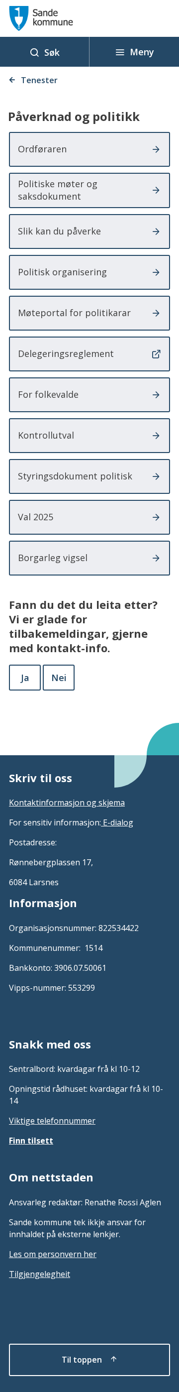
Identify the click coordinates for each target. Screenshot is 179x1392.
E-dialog (117, 822)
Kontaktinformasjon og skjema (67, 802)
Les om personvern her (52, 1254)
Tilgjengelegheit (39, 1274)
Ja (25, 678)
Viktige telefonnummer (52, 1120)
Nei (59, 678)
